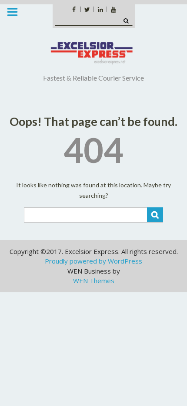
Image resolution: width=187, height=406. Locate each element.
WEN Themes (93, 280)
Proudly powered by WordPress (93, 261)
